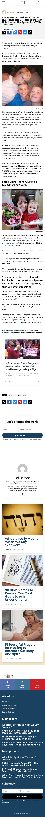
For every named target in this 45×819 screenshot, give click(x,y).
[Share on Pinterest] (20, 402)
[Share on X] (4, 402)
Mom (24, 395)
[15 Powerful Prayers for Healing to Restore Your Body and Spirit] (22, 625)
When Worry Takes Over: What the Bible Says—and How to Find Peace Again (22, 743)
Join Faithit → (22, 435)
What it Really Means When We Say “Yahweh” (21, 541)
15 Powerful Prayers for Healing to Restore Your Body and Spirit (20, 649)
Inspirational (9, 29)
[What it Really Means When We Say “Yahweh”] (22, 519)
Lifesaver (18, 395)
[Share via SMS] (25, 402)
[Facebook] (22, 493)
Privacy (7, 441)
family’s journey (8, 333)
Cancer (10, 395)
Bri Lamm (10, 12)
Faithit (7, 604)
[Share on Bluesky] (15, 402)
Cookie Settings (8, 712)
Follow (22, 680)
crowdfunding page (8, 243)
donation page (16, 330)
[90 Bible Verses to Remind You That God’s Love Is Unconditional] (22, 570)
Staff (7, 659)
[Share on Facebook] (9, 402)
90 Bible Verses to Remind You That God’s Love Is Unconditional (19, 595)
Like (7, 680)
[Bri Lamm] (4, 12)
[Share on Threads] (30, 402)
